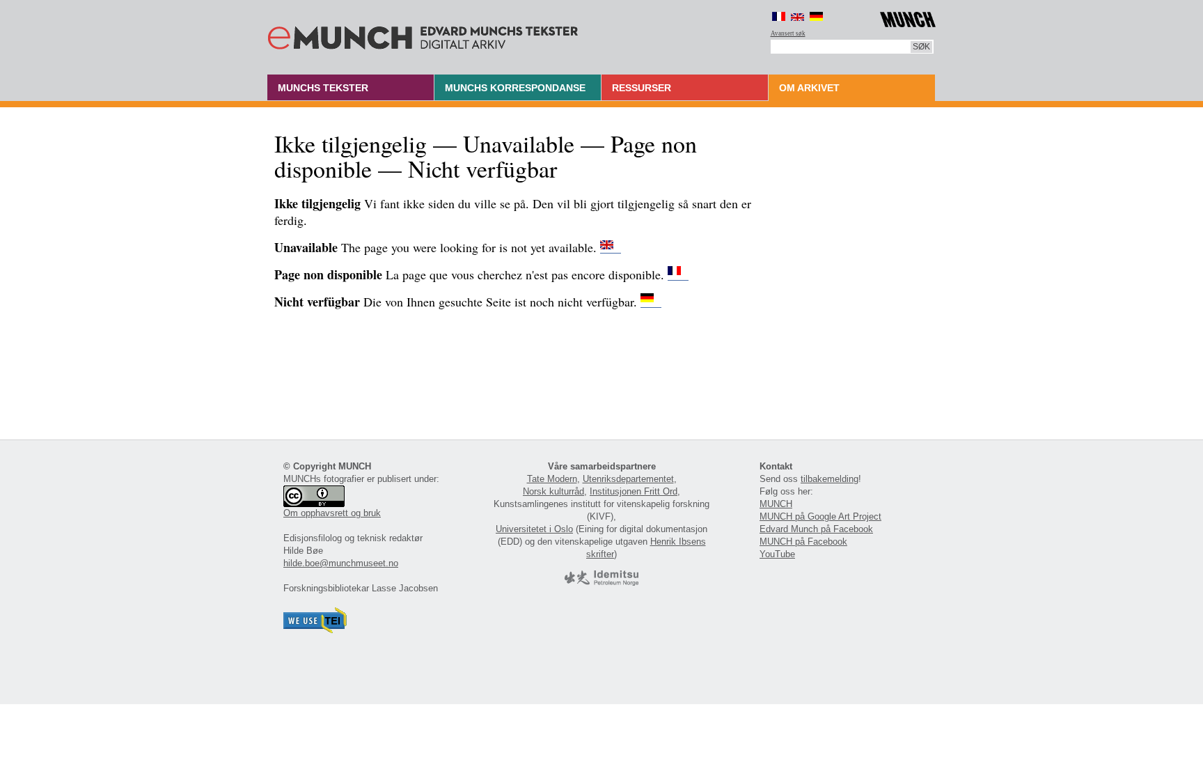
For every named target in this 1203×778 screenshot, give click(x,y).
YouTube (777, 554)
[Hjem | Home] (423, 35)
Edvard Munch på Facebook (816, 529)
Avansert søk (788, 33)
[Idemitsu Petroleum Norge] (601, 582)
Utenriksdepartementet (628, 479)
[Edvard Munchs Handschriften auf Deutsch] (650, 301)
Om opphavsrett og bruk (332, 513)
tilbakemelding (829, 479)
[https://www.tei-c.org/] (315, 630)
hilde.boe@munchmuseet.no (340, 563)
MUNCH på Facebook (803, 541)
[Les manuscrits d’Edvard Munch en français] (678, 274)
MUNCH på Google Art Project (820, 516)
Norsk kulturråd (553, 491)
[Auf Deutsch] (816, 16)
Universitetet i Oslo (534, 529)
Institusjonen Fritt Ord (633, 491)
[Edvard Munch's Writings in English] (610, 247)
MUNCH (776, 504)
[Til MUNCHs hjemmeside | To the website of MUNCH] (908, 17)
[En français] (778, 16)
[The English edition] (797, 16)
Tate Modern (552, 479)
